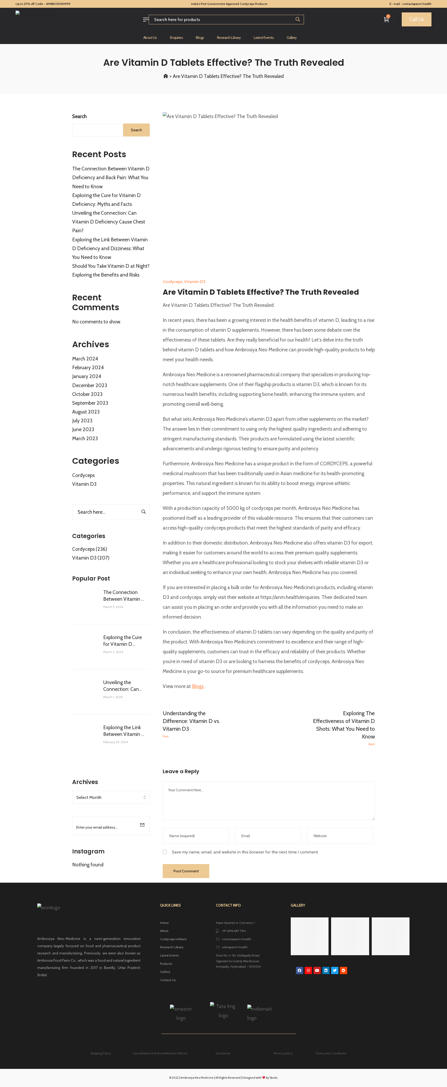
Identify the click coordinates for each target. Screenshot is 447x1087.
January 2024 (86, 376)
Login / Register (398, 19)
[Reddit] (343, 970)
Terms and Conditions (330, 1053)
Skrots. (274, 1077)
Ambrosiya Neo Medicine (196, 1077)
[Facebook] (299, 970)
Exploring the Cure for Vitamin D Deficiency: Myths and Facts (122, 641)
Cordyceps (83, 475)
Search (79, 116)
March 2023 (85, 438)
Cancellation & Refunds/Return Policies (159, 1053)
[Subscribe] (142, 824)
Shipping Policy (100, 1053)
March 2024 (85, 359)
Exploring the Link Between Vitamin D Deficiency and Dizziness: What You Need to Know (110, 248)
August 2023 (86, 412)
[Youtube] (317, 970)
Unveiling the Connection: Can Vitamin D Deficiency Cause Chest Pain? (108, 222)
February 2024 (88, 368)
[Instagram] (308, 970)
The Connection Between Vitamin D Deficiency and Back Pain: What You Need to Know (111, 177)
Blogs (198, 686)
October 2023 (87, 394)
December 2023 (89, 385)
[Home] (165, 76)
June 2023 (83, 429)
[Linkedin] (326, 970)
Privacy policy (283, 1053)
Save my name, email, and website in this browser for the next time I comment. (245, 851)
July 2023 (82, 421)
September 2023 (90, 403)
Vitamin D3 (84, 484)
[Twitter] (334, 970)
